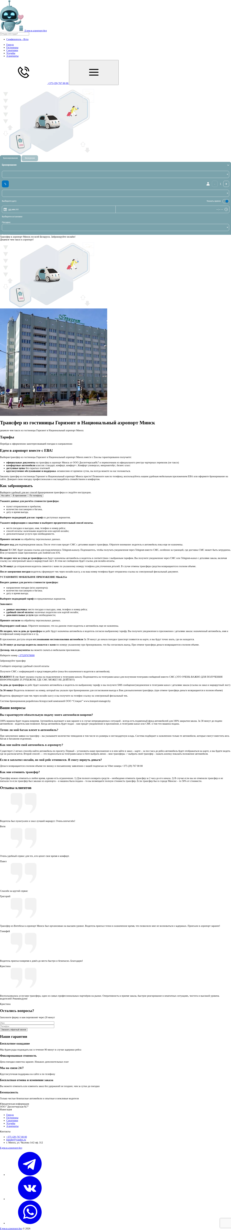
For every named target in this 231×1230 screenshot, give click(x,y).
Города (10, 44)
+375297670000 (26, 655)
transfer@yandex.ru (16, 1139)
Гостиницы (12, 47)
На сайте (5, 495)
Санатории (12, 50)
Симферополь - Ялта (17, 39)
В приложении (19, 495)
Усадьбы (10, 53)
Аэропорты (12, 56)
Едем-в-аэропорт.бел (11, 1148)
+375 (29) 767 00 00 (16, 1137)
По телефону (36, 495)
